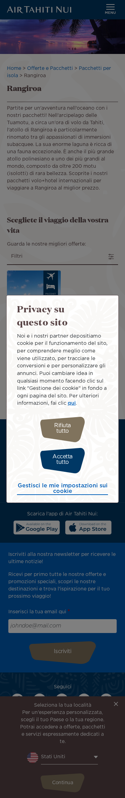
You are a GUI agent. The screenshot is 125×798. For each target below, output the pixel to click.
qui (72, 403)
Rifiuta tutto (62, 428)
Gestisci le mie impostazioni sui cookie (63, 488)
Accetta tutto (62, 459)
